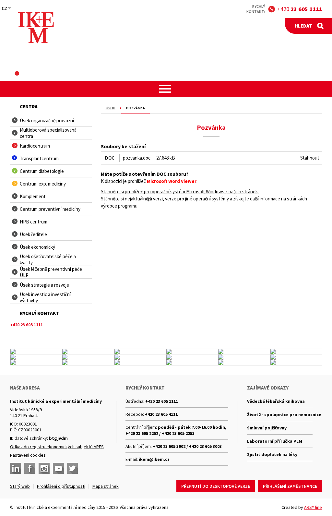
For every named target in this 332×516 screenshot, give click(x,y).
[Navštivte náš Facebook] (29, 468)
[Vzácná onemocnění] (192, 363)
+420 (299, 9)
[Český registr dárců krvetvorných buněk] (192, 351)
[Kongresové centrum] (140, 351)
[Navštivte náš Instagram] (44, 468)
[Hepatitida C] (36, 363)
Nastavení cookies (28, 455)
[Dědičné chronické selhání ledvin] (244, 357)
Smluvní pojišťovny (267, 428)
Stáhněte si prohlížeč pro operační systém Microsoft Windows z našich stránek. (180, 191)
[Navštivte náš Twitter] (72, 468)
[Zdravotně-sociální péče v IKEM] (296, 357)
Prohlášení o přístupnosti (61, 486)
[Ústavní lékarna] (36, 351)
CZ (4, 8)
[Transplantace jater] (36, 357)
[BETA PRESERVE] (244, 363)
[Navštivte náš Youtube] (58, 468)
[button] (166, 88)
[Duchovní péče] (88, 363)
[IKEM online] (140, 363)
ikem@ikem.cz (154, 459)
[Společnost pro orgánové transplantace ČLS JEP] (296, 351)
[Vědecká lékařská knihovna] (140, 357)
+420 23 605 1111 (161, 401)
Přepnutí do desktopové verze (215, 486)
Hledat (303, 26)
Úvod (110, 107)
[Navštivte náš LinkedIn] (15, 468)
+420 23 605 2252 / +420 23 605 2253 (160, 433)
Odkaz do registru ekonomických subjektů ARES (57, 447)
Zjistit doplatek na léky (272, 454)
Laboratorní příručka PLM (274, 441)
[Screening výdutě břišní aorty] (88, 357)
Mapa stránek (105, 486)
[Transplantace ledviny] (244, 351)
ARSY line (313, 507)
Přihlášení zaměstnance (290, 486)
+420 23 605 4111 (161, 414)
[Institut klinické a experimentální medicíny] (36, 27)
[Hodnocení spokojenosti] (296, 363)
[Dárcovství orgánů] (88, 351)
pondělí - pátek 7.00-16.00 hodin (191, 427)
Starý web (20, 486)
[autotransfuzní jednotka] (192, 357)
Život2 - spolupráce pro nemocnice (280, 414)
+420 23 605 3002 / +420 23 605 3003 (187, 446)
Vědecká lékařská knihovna (276, 401)
